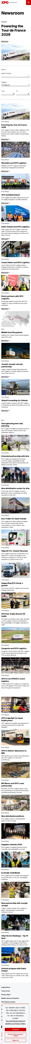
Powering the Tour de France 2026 (13, 30)
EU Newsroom (13, 2)
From (3, 91)
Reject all (15, 1040)
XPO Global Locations (8, 1002)
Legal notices (5, 987)
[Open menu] (28, 2)
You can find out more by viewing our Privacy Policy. (15, 1022)
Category (4, 82)
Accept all (15, 1029)
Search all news (6, 73)
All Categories (5, 85)
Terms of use (5, 991)
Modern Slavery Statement (10, 998)
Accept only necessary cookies (15, 1035)
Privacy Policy (5, 994)
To (17, 91)
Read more (4, 41)
